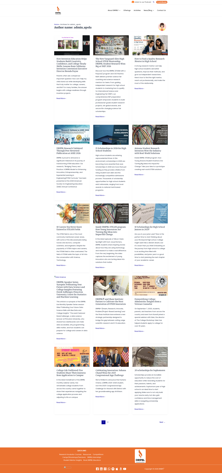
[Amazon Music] (120, 468)
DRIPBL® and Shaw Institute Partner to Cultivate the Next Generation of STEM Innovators (111, 301)
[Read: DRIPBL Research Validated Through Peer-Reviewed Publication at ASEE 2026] (72, 134)
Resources (87, 454)
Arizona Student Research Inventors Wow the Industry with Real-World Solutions (148, 150)
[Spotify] (112, 468)
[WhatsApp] (109, 468)
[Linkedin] (101, 468)
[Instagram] (105, 468)
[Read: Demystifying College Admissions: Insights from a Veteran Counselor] (150, 285)
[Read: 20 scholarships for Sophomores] (150, 357)
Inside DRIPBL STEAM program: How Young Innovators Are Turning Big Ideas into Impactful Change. (111, 231)
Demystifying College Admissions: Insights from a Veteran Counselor (148, 301)
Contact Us (161, 10)
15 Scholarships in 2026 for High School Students (111, 149)
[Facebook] (97, 468)
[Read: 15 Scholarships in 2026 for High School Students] (111, 134)
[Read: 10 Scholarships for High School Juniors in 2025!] (150, 213)
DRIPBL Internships (94, 457)
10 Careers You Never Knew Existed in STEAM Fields (69, 228)
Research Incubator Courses (70, 454)
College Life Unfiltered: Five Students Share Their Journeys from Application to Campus (71, 372)
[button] (153, 2)
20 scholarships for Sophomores (150, 370)
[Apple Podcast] (116, 468)
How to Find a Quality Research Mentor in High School (150, 60)
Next (162, 422)
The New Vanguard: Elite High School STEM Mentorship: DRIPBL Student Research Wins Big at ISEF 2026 (110, 62)
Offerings (127, 10)
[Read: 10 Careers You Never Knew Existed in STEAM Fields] (72, 213)
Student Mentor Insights (72, 460)
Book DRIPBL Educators (92, 460)
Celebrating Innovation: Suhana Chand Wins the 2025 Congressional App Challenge (111, 372)
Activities (137, 10)
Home (56, 24)
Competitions (98, 454)
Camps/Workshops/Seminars (74, 457)
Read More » (61, 98)
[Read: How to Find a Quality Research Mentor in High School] (150, 45)
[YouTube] (124, 468)
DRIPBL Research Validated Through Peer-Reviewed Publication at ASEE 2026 (70, 150)
